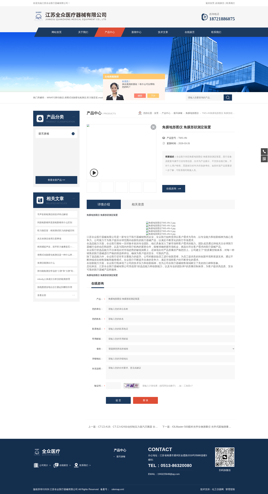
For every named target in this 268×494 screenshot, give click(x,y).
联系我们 (230, 3)
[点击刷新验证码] (131, 385)
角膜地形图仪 (192, 113)
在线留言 (220, 3)
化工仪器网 (218, 489)
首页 (156, 113)
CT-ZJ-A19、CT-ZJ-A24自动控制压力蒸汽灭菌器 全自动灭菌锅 (133, 426)
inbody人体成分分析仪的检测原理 (53, 279)
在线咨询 (171, 188)
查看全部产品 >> (56, 180)
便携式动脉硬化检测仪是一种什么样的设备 (56, 255)
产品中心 (110, 32)
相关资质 (138, 204)
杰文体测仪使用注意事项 (49, 238)
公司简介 (43, 465)
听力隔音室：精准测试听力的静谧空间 (55, 230)
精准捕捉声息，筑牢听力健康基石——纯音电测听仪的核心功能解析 (56, 246)
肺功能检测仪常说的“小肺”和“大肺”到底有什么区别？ (56, 271)
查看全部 (41, 295)
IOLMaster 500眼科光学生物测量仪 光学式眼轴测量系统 (203, 426)
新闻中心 (136, 32)
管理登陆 (230, 489)
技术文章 (163, 32)
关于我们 (83, 32)
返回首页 (210, 3)
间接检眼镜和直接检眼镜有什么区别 (54, 222)
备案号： (105, 489)
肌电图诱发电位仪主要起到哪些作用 (54, 287)
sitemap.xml (118, 489)
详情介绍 (104, 204)
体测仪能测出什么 (46, 263)
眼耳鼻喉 (44, 133)
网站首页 (57, 32)
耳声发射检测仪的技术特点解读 (52, 214)
